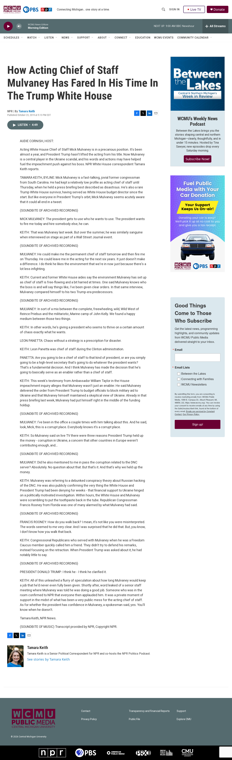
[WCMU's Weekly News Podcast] (198, 84)
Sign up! (197, 424)
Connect (121, 37)
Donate (219, 9)
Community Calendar (193, 37)
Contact (85, 711)
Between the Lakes (193, 373)
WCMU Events (164, 37)
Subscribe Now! (198, 159)
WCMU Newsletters (194, 384)
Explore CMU (184, 719)
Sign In (174, 9)
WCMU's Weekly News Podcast (197, 121)
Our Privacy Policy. (191, 414)
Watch (32, 37)
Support (83, 37)
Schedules (11, 37)
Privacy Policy (89, 719)
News (65, 37)
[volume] (19, 26)
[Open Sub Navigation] (22, 37)
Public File (134, 719)
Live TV (195, 9)
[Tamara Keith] (15, 656)
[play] (8, 26)
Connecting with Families (197, 379)
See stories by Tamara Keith (48, 659)
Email (178, 349)
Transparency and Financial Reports (149, 711)
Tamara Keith (27, 111)
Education (142, 37)
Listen (49, 37)
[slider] (24, 26)
